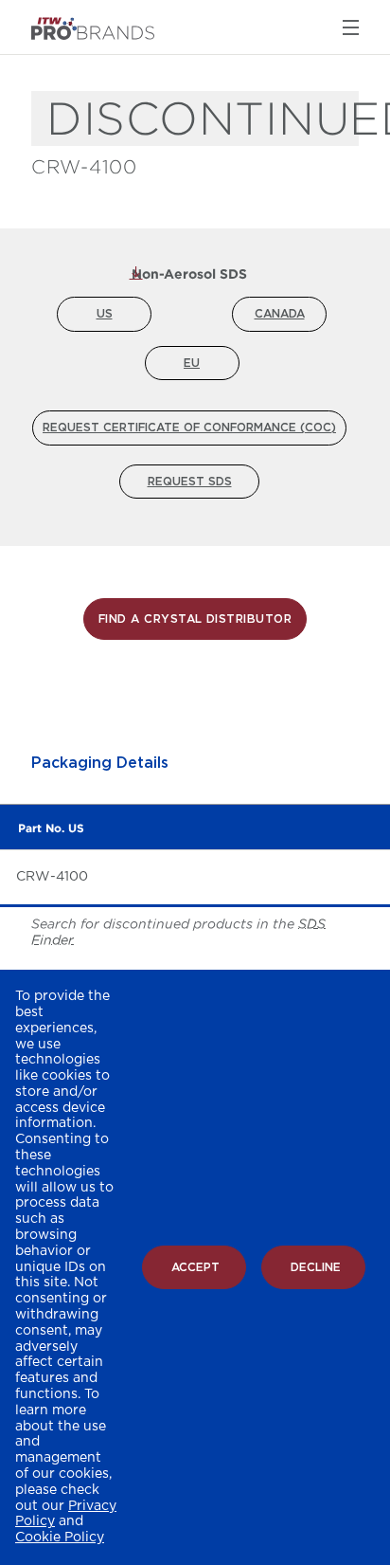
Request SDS (190, 481)
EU (192, 363)
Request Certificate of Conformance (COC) (189, 427)
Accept (195, 1267)
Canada (280, 313)
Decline (316, 1267)
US (105, 313)
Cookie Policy (59, 1537)
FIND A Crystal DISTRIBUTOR (195, 619)
